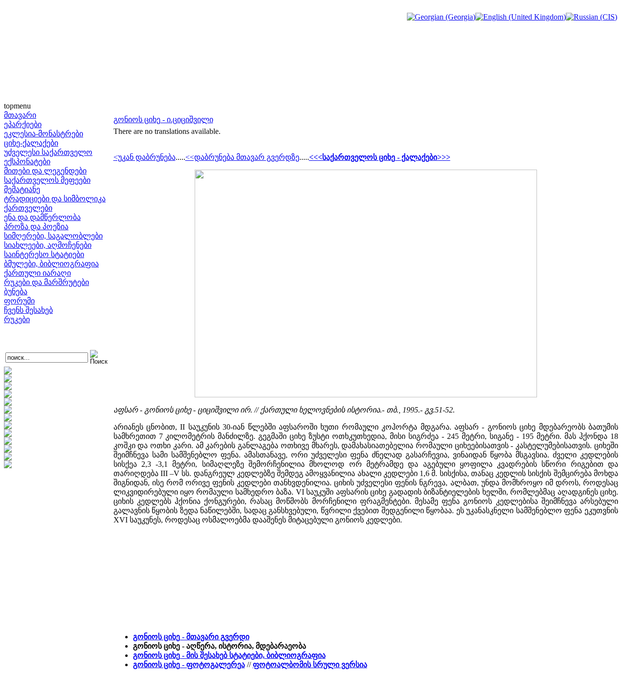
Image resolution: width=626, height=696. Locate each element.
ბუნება (15, 291)
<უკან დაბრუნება (144, 157)
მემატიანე (22, 189)
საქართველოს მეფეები (47, 180)
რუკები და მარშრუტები (46, 282)
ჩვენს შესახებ (28, 310)
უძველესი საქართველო (48, 152)
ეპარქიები (23, 124)
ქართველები (28, 208)
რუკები (17, 319)
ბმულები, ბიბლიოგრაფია (51, 264)
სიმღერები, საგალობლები (53, 236)
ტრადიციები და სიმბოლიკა (55, 199)
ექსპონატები (27, 161)
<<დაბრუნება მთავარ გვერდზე (242, 157)
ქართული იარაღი (37, 273)
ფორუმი (19, 301)
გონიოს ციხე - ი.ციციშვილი (163, 119)
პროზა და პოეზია (36, 226)
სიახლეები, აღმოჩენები (47, 245)
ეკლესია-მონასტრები (43, 134)
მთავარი (20, 115)
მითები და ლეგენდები (45, 171)
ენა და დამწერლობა (42, 217)
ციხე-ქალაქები (31, 143)
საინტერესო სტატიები (44, 254)
